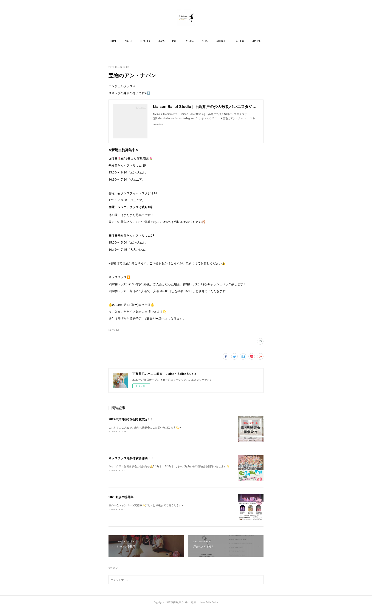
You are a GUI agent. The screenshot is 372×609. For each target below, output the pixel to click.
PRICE (175, 41)
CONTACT (257, 41)
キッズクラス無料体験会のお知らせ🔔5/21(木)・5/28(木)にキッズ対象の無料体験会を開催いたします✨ (168, 466)
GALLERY (239, 41)
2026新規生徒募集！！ (124, 497)
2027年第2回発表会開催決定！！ (130, 419)
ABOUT (128, 41)
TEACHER (145, 41)
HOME (113, 41)
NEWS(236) (114, 329)
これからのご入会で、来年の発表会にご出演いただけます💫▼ (144, 427)
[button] (113, 40)
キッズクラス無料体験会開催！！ (131, 458)
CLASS (161, 41)
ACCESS (190, 41)
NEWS (205, 41)
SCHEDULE (221, 41)
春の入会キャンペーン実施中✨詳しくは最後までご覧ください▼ (146, 505)
